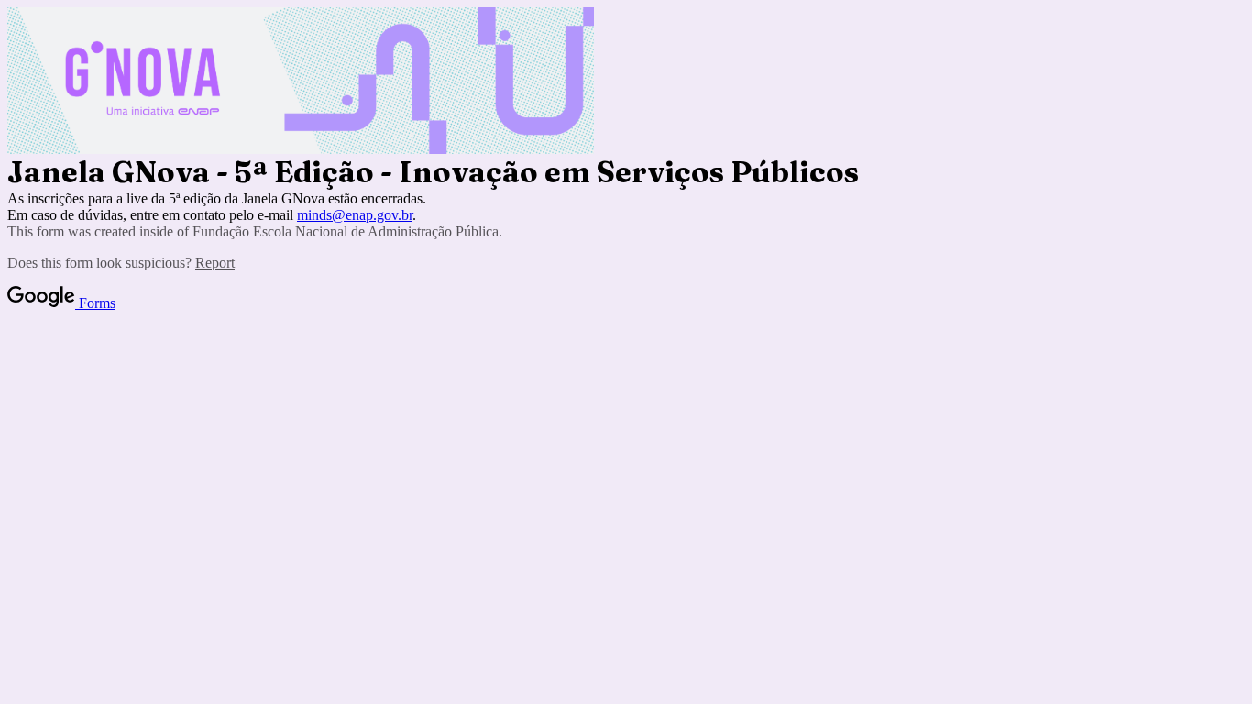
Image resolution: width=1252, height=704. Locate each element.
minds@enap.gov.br (354, 215)
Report (215, 262)
